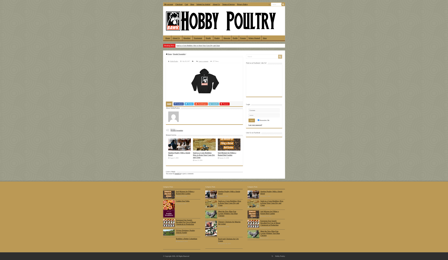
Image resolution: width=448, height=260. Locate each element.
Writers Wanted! (254, 38)
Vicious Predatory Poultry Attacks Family (185, 231)
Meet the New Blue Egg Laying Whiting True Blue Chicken (228, 213)
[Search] (283, 4)
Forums (243, 38)
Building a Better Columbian (186, 239)
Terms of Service (228, 4)
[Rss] (269, 4)
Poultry (217, 38)
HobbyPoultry (174, 61)
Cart (186, 4)
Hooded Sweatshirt (179, 54)
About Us (216, 4)
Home (167, 38)
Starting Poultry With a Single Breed (229, 192)
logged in (178, 174)
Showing (227, 38)
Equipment (198, 38)
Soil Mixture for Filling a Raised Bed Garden (227, 154)
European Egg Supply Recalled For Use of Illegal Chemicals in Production (186, 222)
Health (208, 38)
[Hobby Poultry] (221, 20)
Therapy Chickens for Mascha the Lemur (229, 223)
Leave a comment (203, 61)
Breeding (187, 38)
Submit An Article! (203, 4)
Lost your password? (255, 125)
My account (168, 4)
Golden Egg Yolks (182, 201)
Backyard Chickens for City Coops (228, 240)
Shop (192, 4)
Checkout (178, 4)
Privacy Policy (242, 4)
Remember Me (264, 120)
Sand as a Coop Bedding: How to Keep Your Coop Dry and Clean (198, 46)
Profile (235, 38)
